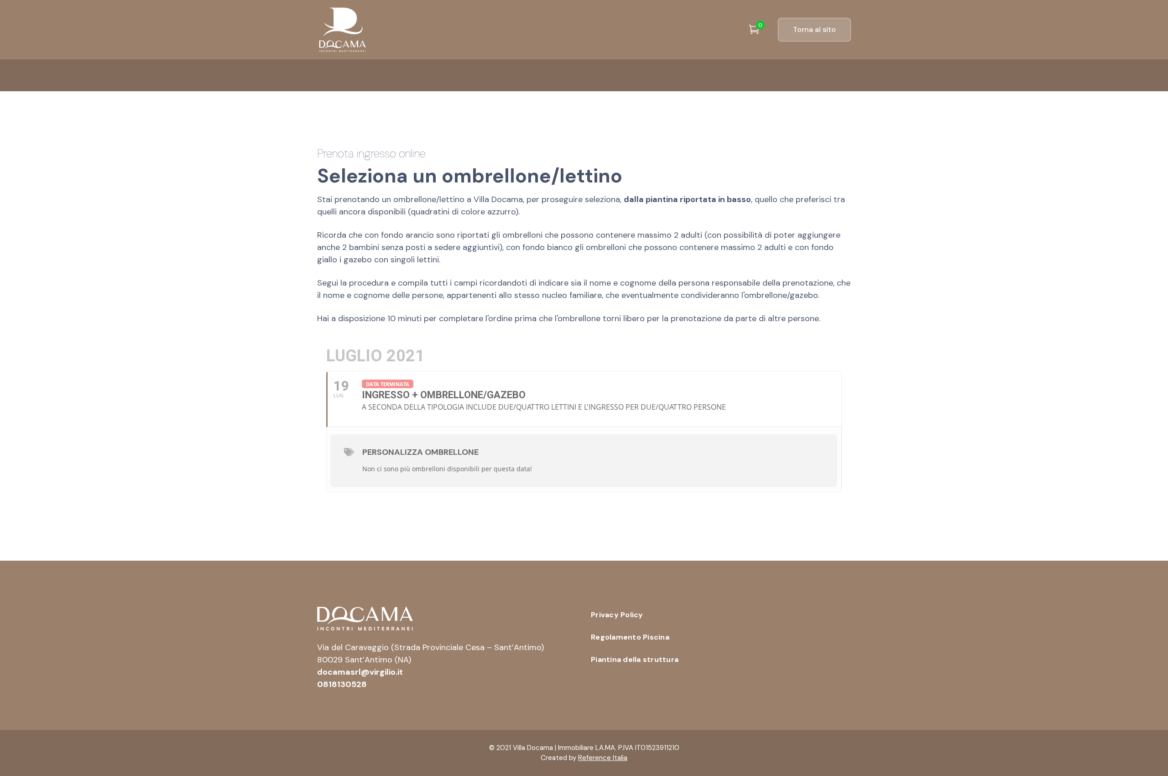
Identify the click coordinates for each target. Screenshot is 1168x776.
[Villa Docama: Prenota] (342, 29)
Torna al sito (814, 29)
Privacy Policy (617, 615)
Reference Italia (602, 757)
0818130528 (342, 684)
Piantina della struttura (634, 659)
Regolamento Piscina (630, 637)
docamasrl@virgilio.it (360, 672)
